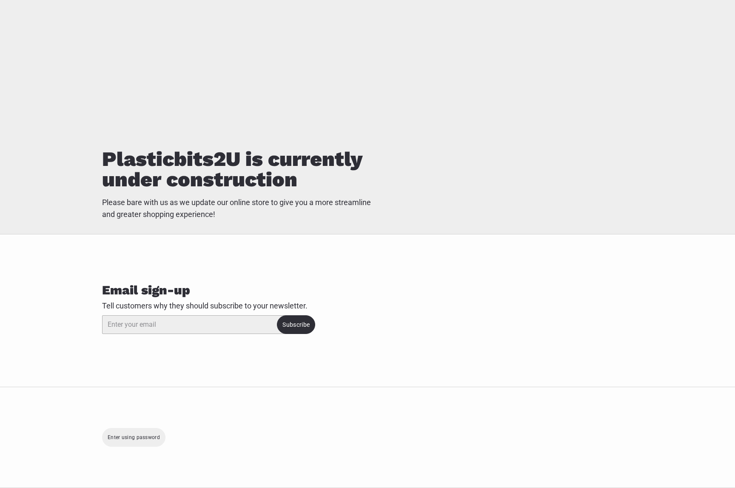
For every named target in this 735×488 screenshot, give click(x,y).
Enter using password (134, 437)
